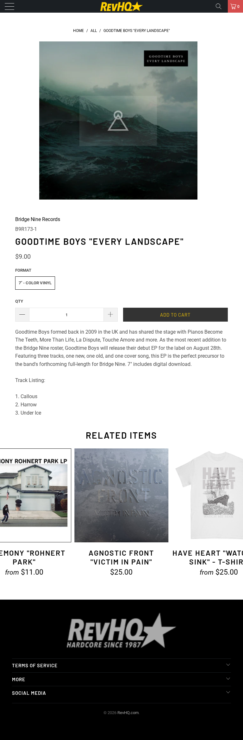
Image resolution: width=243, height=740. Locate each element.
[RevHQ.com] (121, 6)
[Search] (221, 6)
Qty (19, 301)
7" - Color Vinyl (35, 283)
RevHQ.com (128, 712)
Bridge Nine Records (37, 219)
